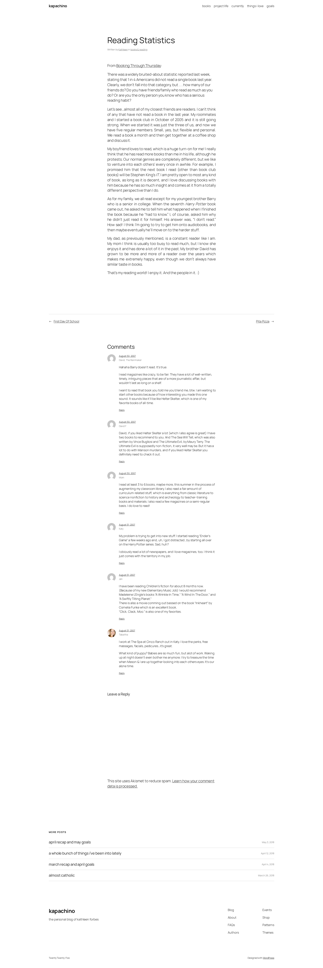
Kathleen (123, 49)
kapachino (58, 5)
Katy (121, 528)
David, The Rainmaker (130, 360)
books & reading (139, 49)
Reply (122, 410)
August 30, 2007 (127, 356)
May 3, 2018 (268, 842)
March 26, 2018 (266, 875)
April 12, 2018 (267, 853)
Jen (121, 578)
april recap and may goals (70, 842)
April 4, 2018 (268, 864)
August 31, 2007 (127, 524)
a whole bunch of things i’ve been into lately (85, 853)
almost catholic (62, 875)
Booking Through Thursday (138, 65)
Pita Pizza (262, 321)
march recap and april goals (71, 864)
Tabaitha (123, 634)
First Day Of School (66, 321)
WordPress (268, 957)
